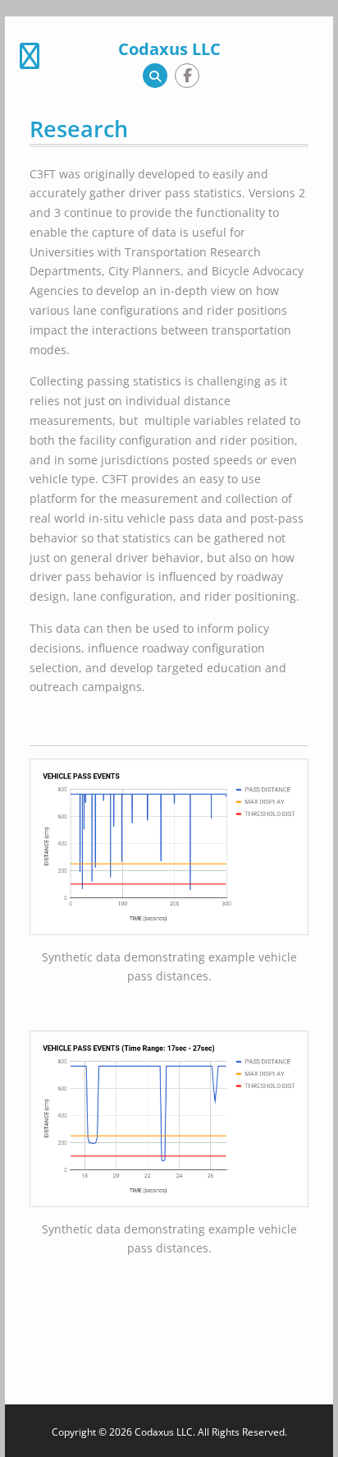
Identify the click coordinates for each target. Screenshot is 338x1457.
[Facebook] (187, 75)
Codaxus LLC (169, 49)
